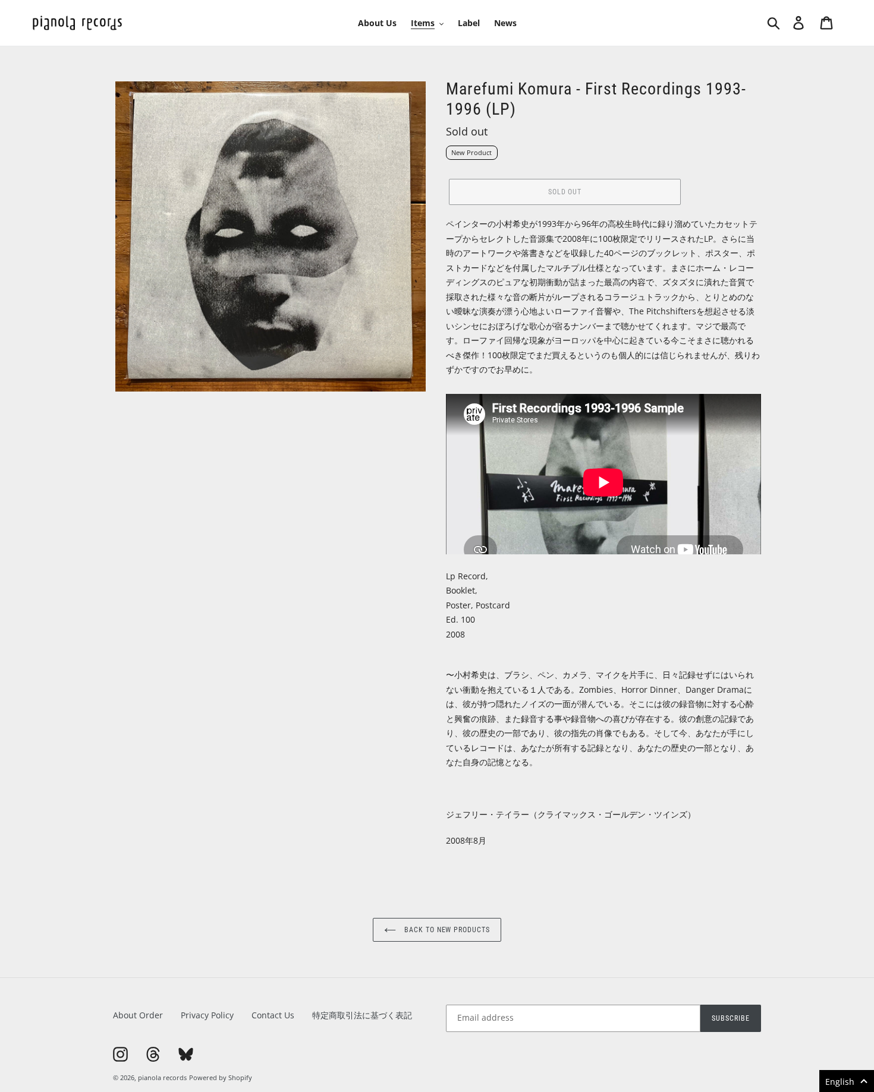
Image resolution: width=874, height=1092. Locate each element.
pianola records (162, 1077)
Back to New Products (446, 930)
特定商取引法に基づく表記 (362, 1015)
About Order (138, 1015)
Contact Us (272, 1015)
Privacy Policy (207, 1015)
